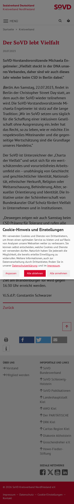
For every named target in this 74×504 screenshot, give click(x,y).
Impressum (53, 265)
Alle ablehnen (35, 273)
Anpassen (11, 273)
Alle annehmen (58, 273)
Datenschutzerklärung (25, 265)
